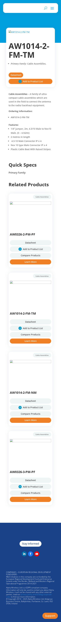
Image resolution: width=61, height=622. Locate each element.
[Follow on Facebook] (30, 553)
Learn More (31, 261)
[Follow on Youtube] (36, 553)
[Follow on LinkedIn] (24, 553)
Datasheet (16, 74)
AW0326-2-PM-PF (22, 234)
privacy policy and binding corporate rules (29, 595)
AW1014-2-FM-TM (23, 313)
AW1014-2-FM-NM (23, 392)
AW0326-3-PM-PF (22, 472)
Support (50, 615)
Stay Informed (30, 543)
